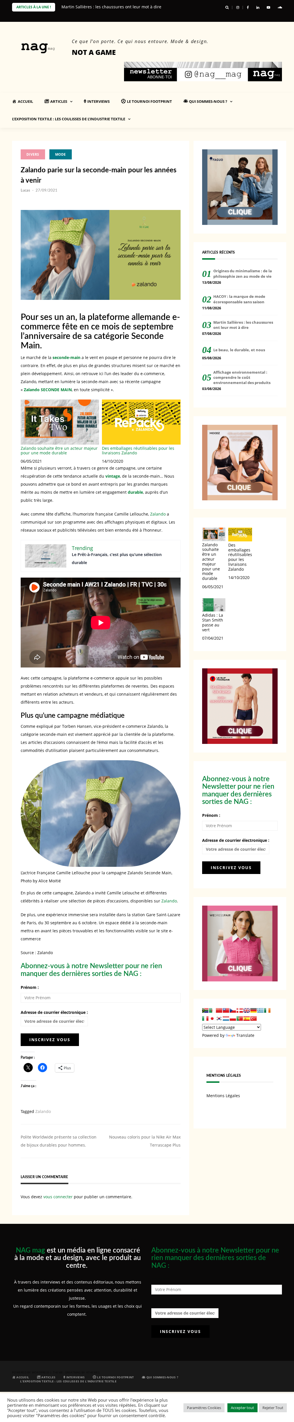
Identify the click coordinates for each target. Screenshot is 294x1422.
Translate (245, 1035)
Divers (32, 154)
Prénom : (30, 987)
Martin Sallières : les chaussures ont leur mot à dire (111, 6)
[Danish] (240, 1010)
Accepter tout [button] (242, 1407)
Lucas (25, 190)
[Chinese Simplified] (219, 1010)
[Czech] (233, 1010)
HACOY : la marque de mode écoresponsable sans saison (239, 299)
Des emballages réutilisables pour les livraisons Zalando (138, 450)
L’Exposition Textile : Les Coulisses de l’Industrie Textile (68, 118)
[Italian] (205, 1018)
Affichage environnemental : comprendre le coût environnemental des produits (241, 377)
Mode (60, 154)
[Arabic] (212, 1010)
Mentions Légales (223, 1095)
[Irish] (267, 1010)
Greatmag (73, 1372)
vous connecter (58, 1196)
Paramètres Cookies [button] (204, 1407)
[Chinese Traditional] (226, 1010)
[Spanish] (246, 1018)
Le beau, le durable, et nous (239, 349)
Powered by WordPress (30, 1372)
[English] (246, 1010)
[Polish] (233, 1018)
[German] (253, 1010)
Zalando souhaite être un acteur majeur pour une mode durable (59, 450)
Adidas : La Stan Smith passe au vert (212, 622)
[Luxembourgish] (226, 1018)
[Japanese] (212, 1018)
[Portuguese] (240, 1018)
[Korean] (219, 1018)
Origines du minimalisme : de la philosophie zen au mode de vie (242, 273)
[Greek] (260, 1010)
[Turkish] (253, 1018)
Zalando (158, 514)
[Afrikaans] (205, 1010)
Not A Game (94, 52)
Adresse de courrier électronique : (54, 1012)
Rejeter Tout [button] (272, 1407)
